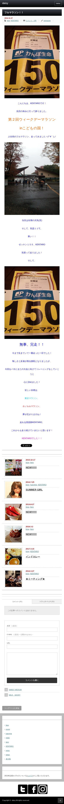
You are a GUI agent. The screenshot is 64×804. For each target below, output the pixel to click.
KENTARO (15, 21)
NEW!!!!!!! (31, 467)
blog (8, 21)
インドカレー (33, 556)
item (32, 463)
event (8, 729)
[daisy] (15, 3)
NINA (8, 755)
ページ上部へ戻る (60, 800)
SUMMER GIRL (34, 490)
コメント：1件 (31, 21)
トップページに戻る (11, 708)
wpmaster (47, 21)
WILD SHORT (14, 695)
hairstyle (33, 485)
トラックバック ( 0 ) (46, 601)
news (8, 750)
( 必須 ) (12, 626)
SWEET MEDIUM (15, 690)
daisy (14, 800)
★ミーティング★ (35, 579)
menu (58, 3)
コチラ (30, 776)
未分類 (8, 759)
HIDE (8, 738)
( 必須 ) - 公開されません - (20, 634)
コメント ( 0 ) (17, 601)
